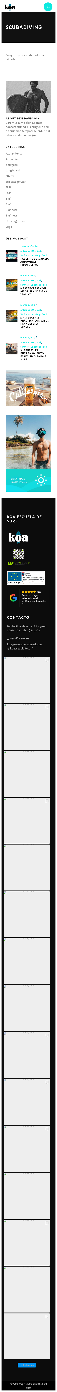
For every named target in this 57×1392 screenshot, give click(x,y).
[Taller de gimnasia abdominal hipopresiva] (11, 256)
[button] (27, 680)
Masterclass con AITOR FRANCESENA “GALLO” (33, 291)
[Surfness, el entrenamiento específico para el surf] (11, 348)
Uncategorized (15, 221)
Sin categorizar (16, 181)
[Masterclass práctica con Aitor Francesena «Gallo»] (11, 316)
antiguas (12, 165)
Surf (8, 198)
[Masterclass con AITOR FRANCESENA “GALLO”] (11, 285)
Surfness (11, 210)
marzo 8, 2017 (28, 337)
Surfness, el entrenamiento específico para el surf (34, 355)
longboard (13, 170)
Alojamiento (14, 153)
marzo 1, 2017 (27, 275)
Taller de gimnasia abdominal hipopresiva (34, 261)
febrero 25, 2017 (29, 246)
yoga (9, 227)
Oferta (10, 176)
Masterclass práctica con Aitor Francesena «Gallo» (35, 322)
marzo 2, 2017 (28, 305)
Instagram (28, 1365)
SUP (8, 187)
